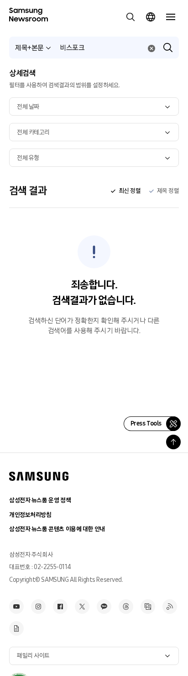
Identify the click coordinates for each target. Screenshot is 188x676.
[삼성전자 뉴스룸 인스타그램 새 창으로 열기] (38, 606)
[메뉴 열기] (170, 17)
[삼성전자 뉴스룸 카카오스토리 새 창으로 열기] (104, 606)
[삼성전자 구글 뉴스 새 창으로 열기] (16, 628)
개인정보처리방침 (30, 515)
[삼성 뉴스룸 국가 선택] (150, 17)
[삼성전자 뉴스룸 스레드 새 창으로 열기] (126, 606)
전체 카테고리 (33, 132)
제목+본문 (29, 47)
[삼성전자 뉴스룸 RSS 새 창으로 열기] (169, 606)
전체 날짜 (28, 107)
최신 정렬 (130, 191)
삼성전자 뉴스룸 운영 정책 (40, 500)
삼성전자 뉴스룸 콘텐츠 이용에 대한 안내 (57, 529)
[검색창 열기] (130, 17)
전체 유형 (28, 158)
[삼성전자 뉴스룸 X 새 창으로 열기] (82, 606)
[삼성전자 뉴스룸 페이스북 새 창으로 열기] (60, 606)
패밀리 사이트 (33, 656)
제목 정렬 (168, 191)
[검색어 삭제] (151, 48)
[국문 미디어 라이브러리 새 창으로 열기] (148, 606)
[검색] (168, 48)
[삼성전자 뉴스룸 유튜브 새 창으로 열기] (16, 606)
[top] (173, 442)
